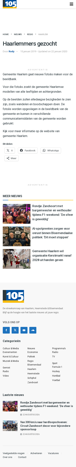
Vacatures (53, 453)
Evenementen (10, 352)
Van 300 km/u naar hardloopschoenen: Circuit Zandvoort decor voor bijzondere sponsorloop (45, 426)
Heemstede (33, 373)
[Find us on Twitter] (15, 330)
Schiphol (31, 378)
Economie (32, 352)
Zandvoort (32, 382)
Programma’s (59, 348)
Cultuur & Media (11, 348)
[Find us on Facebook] (6, 330)
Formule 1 (57, 367)
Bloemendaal (34, 364)
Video (6, 376)
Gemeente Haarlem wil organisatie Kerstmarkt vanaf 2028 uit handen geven (51, 255)
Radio (6, 371)
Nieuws (18, 34)
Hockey (56, 371)
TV (53, 356)
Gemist (6, 367)
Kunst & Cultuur (10, 356)
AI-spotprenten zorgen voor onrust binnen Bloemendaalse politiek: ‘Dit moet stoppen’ (52, 233)
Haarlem (43, 34)
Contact (22, 457)
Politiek (31, 356)
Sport (54, 363)
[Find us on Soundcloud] (32, 330)
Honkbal (56, 376)
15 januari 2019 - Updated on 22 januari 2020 (43, 51)
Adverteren (36, 453)
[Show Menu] (71, 4)
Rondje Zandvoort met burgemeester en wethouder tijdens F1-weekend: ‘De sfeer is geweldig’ (46, 406)
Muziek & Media (11, 361)
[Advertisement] (38, 61)
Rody (11, 51)
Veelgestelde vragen (14, 453)
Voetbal (56, 380)
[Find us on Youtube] (23, 330)
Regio (30, 34)
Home (6, 34)
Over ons (7, 457)
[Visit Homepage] (10, 4)
